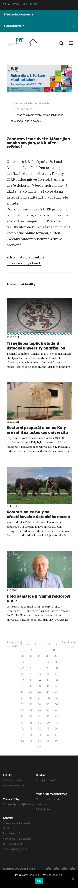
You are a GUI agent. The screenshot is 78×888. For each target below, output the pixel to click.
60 (48, 710)
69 (39, 722)
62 (21, 716)
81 (56, 734)
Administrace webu (15, 869)
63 (30, 716)
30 (48, 674)
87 (39, 747)
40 (48, 686)
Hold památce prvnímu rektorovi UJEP (38, 598)
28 (31, 674)
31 (56, 674)
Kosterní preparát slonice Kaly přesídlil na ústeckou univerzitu (37, 430)
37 (22, 686)
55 (47, 704)
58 (30, 710)
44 (39, 692)
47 (22, 698)
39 (39, 686)
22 (22, 668)
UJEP (33, 5)
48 (30, 698)
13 (31, 656)
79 (39, 734)
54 (39, 704)
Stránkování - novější (14, 644)
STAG (15, 5)
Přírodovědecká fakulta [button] (18, 15)
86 (56, 740)
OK (39, 880)
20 (47, 662)
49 (39, 698)
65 (47, 716)
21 (56, 662)
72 (22, 728)
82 (22, 740)
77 (22, 734)
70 (48, 722)
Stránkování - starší (68, 644)
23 (30, 668)
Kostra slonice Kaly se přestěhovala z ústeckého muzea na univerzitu (38, 516)
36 (56, 680)
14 (39, 656)
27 (22, 674)
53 (30, 704)
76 (56, 728)
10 (46, 650)
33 (30, 680)
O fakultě (44, 103)
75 (47, 728)
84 (39, 740)
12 (23, 656)
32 (22, 680)
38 (30, 686)
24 (39, 668)
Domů (14, 103)
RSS (31, 869)
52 (22, 704)
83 (30, 740)
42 (21, 692)
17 (23, 662)
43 (30, 692)
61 (56, 710)
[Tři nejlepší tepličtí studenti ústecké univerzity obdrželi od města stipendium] (39, 316)
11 (54, 650)
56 (56, 704)
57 (22, 710)
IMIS (24, 5)
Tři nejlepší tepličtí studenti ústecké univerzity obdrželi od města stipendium (36, 348)
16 (55, 656)
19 (39, 662)
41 (56, 686)
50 (48, 698)
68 (30, 722)
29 (39, 674)
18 (31, 662)
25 (47, 668)
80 (48, 734)
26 (56, 668)
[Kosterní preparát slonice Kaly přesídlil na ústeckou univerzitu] (39, 401)
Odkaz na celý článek (24, 263)
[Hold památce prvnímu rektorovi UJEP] (39, 569)
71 (56, 722)
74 (39, 728)
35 (47, 680)
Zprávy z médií (25, 109)
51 (56, 698)
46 (56, 692)
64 (39, 716)
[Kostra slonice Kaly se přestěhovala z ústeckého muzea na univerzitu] (39, 485)
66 (56, 716)
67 (22, 722)
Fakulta (28, 103)
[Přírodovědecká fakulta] (15, 42)
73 (30, 728)
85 (47, 740)
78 (31, 734)
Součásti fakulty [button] (14, 26)
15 (47, 656)
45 (47, 692)
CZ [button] (4, 5)
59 (39, 710)
